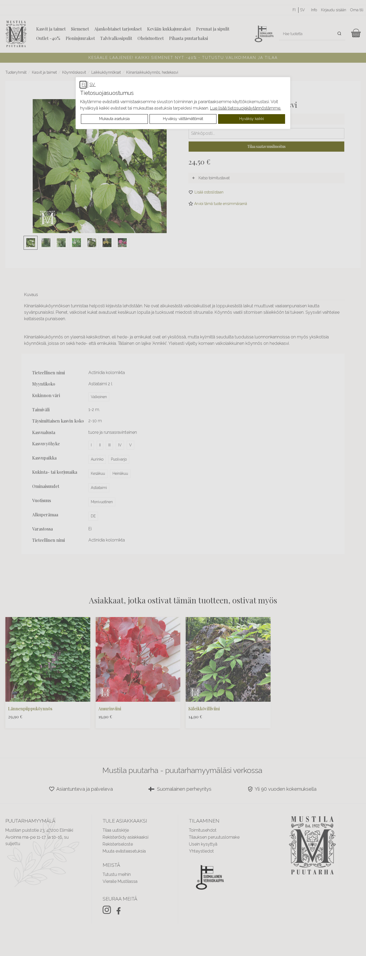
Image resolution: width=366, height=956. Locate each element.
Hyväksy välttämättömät (183, 119)
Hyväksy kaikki (251, 119)
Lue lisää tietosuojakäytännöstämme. (245, 108)
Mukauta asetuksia (114, 119)
